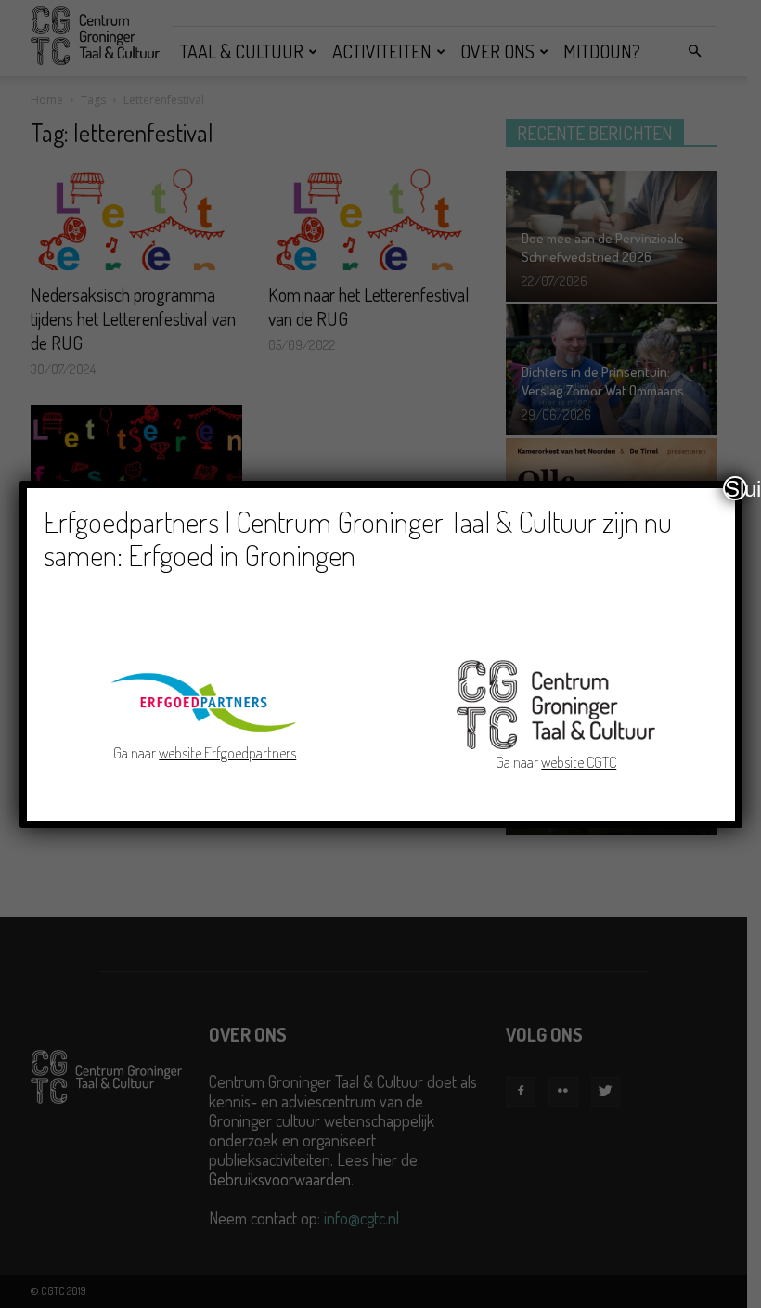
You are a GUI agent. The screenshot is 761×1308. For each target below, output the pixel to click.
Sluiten (736, 488)
